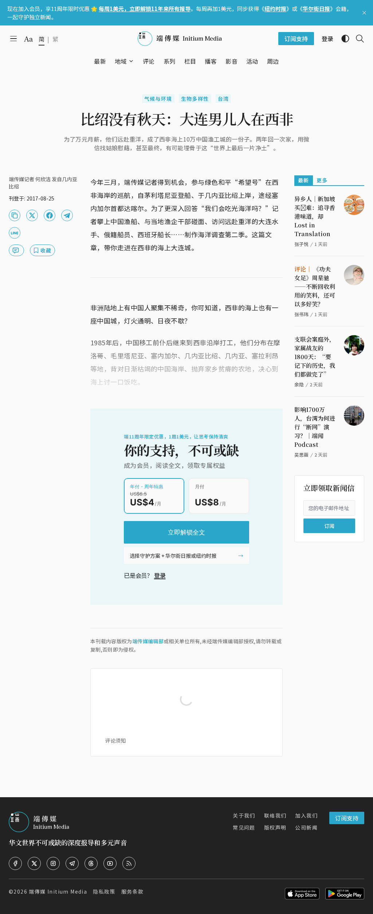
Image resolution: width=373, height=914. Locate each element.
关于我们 (244, 815)
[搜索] (357, 38)
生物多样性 (195, 98)
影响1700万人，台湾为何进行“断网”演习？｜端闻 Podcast (314, 427)
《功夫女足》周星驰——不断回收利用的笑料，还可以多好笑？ (314, 286)
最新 (303, 180)
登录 (160, 575)
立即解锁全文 (186, 532)
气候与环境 (158, 98)
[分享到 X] (32, 215)
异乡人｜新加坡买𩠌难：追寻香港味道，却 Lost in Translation (314, 216)
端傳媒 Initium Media (58, 891)
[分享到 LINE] (14, 233)
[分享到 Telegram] (67, 215)
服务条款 (132, 891)
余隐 (299, 384)
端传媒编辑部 (148, 641)
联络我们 (275, 815)
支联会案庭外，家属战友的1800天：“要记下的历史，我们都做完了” (314, 356)
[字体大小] (28, 39)
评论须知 (115, 740)
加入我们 (306, 815)
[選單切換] (131, 61)
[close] (364, 13)
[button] (121, 61)
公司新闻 (306, 827)
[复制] (14, 215)
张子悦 (301, 244)
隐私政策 (104, 891)
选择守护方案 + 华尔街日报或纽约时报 (173, 555)
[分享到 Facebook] (49, 215)
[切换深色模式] (342, 38)
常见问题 (244, 827)
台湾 (223, 98)
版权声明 (275, 827)
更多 (322, 180)
